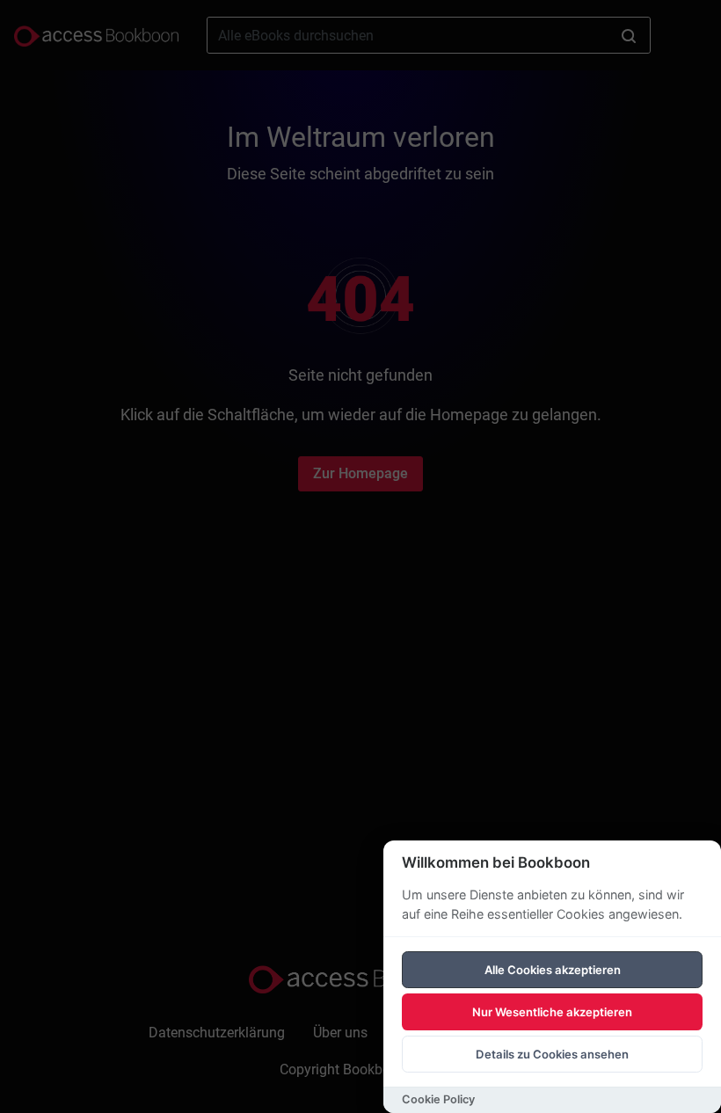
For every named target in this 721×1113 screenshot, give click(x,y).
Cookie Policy (438, 1099)
